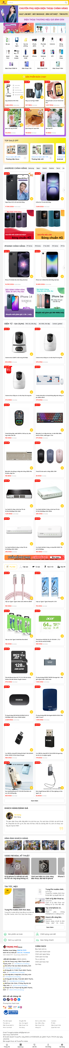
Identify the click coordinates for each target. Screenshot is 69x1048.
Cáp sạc (25, 567)
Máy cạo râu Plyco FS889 (32, 100)
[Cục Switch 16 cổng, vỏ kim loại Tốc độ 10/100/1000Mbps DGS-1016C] (19, 494)
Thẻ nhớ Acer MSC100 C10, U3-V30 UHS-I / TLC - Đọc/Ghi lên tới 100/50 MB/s (48, 640)
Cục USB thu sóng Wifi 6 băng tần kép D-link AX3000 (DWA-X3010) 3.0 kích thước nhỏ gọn (19, 754)
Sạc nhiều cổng (39, 1023)
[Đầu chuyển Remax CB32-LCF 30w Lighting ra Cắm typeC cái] (50, 776)
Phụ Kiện (12, 567)
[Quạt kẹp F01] (55, 118)
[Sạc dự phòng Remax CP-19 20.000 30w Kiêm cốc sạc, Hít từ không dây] (19, 776)
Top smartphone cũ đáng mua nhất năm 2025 (53, 908)
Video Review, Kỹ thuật (17, 855)
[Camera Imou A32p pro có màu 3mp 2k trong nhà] (19, 380)
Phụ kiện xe (6, 1023)
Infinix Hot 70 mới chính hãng (43, 202)
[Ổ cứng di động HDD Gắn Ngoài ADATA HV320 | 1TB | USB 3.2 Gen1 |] (50, 700)
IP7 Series (29, 246)
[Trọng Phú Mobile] (3, 2)
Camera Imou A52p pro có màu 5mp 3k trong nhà (49, 357)
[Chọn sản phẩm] (62, 97)
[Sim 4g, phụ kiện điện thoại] (18, 28)
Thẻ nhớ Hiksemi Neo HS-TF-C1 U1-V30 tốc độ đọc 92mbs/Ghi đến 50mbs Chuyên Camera (18, 678)
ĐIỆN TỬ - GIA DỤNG (14, 323)
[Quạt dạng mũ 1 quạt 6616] (34, 118)
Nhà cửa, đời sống (31, 323)
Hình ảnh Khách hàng (16, 838)
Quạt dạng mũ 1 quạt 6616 (32, 128)
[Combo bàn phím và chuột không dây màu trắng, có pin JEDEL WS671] (50, 380)
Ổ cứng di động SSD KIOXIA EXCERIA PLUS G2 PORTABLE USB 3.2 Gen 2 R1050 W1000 (17, 716)
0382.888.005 (13, 981)
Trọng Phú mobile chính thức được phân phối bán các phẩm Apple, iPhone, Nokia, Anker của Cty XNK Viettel (17, 910)
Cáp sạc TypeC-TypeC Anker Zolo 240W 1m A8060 (18, 601)
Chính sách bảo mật (42, 962)
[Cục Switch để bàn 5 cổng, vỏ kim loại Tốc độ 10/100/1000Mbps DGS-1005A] (50, 494)
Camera (53, 1021)
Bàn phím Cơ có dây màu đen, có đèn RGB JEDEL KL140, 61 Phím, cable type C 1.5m (49, 434)
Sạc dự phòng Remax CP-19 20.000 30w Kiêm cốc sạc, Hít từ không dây (18, 792)
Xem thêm (34, 801)
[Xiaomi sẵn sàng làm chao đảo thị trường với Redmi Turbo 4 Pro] (40, 919)
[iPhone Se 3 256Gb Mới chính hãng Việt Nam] (50, 264)
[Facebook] (4, 999)
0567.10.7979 (21, 950)
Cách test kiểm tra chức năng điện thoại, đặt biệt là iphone (42, 877)
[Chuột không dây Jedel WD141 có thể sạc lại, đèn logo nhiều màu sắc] (19, 418)
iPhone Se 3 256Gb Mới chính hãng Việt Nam (47, 280)
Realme (51, 168)
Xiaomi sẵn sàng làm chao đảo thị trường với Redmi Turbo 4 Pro (54, 917)
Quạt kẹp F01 (49, 128)
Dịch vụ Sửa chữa (40, 1021)
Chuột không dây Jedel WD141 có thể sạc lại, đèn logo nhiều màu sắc (18, 434)
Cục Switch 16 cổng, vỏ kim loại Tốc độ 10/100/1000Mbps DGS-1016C (15, 510)
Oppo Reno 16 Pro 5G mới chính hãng (15, 202)
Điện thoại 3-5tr (39, 1025)
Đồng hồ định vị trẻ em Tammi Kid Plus (54, 101)
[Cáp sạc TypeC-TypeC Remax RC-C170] (50, 586)
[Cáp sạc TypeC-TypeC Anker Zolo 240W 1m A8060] (19, 586)
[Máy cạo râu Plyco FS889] (34, 90)
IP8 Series (38, 246)
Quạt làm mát (55, 1027)
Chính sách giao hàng (42, 954)
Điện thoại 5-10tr (56, 1025)
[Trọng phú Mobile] (19, 302)
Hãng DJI (38, 1027)
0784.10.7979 (13, 990)
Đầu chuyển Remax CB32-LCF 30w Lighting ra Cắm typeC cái (49, 792)
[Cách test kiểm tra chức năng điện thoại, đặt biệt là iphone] (44, 866)
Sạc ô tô (50, 567)
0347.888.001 (18, 963)
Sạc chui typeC (23, 1023)
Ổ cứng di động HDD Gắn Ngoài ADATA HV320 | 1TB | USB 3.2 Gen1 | (49, 716)
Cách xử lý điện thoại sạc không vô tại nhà (54, 899)
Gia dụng (22, 1027)
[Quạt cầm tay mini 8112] (14, 118)
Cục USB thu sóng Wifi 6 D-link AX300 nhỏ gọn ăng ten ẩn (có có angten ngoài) (49, 754)
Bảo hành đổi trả (40, 949)
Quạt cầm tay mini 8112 (11, 128)
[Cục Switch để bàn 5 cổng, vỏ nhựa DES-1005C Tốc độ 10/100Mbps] (50, 532)
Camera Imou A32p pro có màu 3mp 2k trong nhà (18, 395)
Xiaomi (45, 168)
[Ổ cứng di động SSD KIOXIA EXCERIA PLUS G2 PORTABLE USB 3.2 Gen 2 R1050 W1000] (19, 700)
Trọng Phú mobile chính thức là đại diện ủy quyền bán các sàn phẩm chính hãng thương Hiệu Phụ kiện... (54, 889)
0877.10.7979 (16, 985)
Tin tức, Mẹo (11, 886)
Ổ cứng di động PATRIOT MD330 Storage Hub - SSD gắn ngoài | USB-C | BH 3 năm (49, 678)
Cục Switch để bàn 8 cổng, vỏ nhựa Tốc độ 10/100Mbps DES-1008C (16, 548)
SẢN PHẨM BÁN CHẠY (35, 77)
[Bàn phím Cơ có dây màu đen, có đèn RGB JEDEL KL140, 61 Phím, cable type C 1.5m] (50, 418)
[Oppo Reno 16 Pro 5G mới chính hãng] (19, 187)
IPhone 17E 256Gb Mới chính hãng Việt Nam (16, 280)
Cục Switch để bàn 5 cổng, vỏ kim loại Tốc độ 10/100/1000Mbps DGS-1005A (47, 510)
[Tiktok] (8, 999)
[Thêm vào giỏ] (21, 97)
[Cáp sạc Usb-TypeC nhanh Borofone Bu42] (19, 624)
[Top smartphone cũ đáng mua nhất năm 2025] (40, 910)
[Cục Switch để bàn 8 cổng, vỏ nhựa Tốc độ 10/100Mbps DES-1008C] (19, 532)
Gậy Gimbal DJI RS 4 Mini (11, 100)
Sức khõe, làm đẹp (44, 323)
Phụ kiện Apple (7, 1021)
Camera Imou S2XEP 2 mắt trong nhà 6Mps (16, 357)
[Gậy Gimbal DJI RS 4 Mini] (14, 90)
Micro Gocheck (7, 1027)
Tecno (58, 168)
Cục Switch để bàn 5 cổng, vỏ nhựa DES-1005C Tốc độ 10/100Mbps (49, 548)
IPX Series (55, 246)
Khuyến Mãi (22, 1021)
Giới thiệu (38, 964)
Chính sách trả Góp (41, 957)
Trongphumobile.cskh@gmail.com (18, 1032)
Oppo (38, 168)
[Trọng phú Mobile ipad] (50, 225)
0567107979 (14, 1035)
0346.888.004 (9, 977)
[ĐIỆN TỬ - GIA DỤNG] (34, 557)
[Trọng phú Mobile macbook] (19, 225)
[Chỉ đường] (23, 985)
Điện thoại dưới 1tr (8, 1025)
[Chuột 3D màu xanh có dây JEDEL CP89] (50, 456)
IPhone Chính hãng (14, 246)
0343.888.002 (9, 968)
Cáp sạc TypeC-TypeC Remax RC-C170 (46, 601)
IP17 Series (64, 246)
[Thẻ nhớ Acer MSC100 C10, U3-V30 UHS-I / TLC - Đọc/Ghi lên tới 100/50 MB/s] (50, 624)
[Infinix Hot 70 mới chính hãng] (50, 187)
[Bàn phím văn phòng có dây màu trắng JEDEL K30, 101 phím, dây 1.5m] (19, 456)
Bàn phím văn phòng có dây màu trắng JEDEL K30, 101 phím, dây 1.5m (18, 472)
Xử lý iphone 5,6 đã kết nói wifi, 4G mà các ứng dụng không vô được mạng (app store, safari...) (16, 877)
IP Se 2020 (46, 246)
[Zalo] (18, 999)
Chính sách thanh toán (42, 952)
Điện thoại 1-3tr (23, 1025)
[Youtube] (15, 999)
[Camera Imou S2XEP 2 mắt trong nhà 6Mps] (19, 342)
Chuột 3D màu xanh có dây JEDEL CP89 (46, 471)
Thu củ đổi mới (40, 959)
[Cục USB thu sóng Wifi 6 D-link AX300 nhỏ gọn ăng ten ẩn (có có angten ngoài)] (50, 738)
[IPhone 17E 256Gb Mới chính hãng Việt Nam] (19, 264)
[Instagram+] (11, 999)
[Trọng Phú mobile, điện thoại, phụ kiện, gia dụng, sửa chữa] (34, 14)
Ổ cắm (53, 1023)
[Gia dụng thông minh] (50, 28)
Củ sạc (38, 567)
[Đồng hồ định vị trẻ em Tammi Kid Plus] (55, 90)
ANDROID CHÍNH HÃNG (15, 168)
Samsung (31, 168)
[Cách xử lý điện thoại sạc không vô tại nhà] (40, 901)
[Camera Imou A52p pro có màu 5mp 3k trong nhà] (50, 342)
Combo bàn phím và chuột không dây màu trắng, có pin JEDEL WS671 (50, 396)
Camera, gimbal (57, 323)
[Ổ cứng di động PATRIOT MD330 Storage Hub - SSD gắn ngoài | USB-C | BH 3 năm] (50, 662)
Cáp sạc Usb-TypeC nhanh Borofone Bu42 (16, 639)
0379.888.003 (13, 972)
